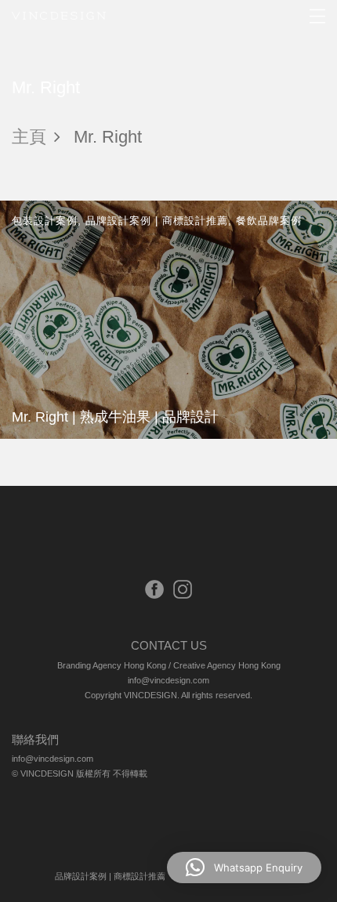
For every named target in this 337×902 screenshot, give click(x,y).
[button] (244, 867)
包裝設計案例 (45, 220)
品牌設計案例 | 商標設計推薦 (156, 220)
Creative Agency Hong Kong (227, 665)
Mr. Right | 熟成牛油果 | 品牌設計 (115, 416)
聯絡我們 (35, 739)
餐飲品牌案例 (269, 220)
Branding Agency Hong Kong (111, 665)
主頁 (29, 137)
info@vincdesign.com (168, 680)
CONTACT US (169, 645)
